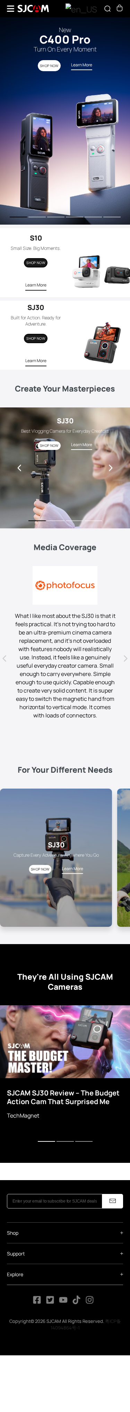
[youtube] (63, 1302)
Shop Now (35, 262)
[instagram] (89, 1302)
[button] (110, 468)
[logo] (33, 8)
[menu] (10, 8)
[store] (119, 9)
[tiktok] (77, 1302)
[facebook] (37, 1302)
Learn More (35, 285)
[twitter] (50, 1302)
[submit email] (112, 1201)
